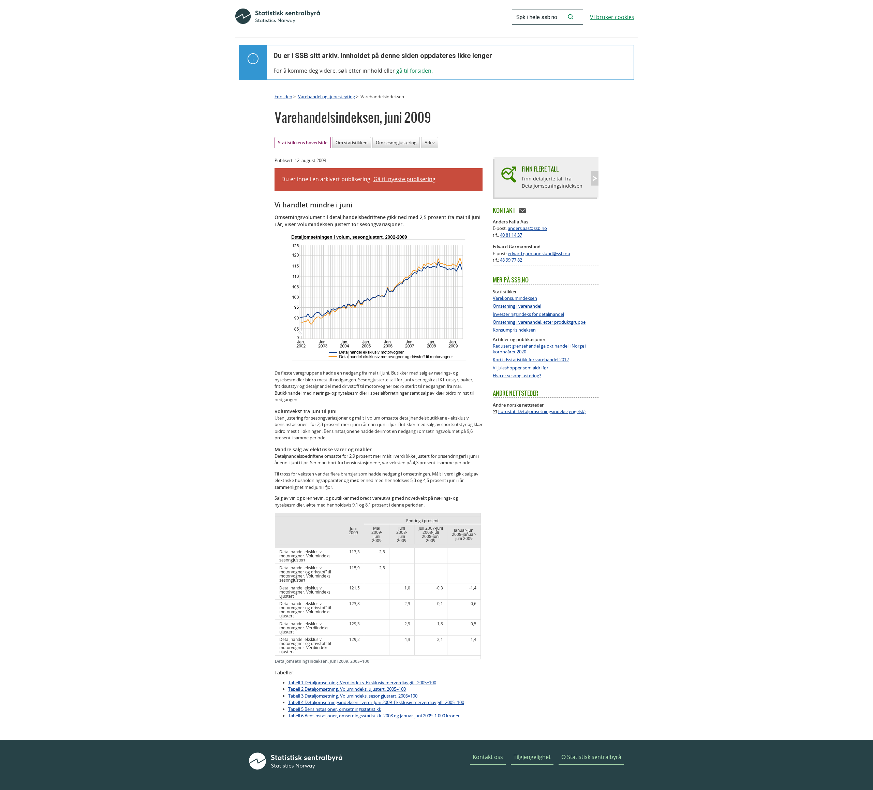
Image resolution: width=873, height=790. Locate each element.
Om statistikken (352, 143)
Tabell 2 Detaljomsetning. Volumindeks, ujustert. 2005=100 (347, 689)
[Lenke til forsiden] (277, 17)
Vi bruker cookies (612, 17)
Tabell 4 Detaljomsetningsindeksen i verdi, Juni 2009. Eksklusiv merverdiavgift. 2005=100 (376, 702)
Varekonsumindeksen (515, 298)
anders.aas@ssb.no (527, 228)
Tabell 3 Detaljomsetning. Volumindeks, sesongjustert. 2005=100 (352, 696)
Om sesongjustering (396, 143)
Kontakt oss (488, 757)
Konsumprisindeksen (514, 330)
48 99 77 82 (511, 260)
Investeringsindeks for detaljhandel (528, 314)
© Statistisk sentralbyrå (591, 757)
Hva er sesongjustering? (517, 376)
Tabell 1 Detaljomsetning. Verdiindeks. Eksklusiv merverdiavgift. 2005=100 (362, 682)
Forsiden (283, 96)
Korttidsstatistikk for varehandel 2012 (531, 360)
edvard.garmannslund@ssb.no (539, 253)
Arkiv (430, 143)
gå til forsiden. (414, 70)
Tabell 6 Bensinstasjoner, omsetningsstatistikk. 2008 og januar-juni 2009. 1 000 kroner (374, 716)
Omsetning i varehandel (517, 306)
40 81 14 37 (511, 235)
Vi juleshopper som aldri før (520, 368)
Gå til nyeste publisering (404, 179)
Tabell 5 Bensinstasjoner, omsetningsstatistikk (334, 709)
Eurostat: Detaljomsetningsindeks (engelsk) (542, 411)
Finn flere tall (540, 169)
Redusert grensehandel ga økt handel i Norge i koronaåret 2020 (539, 349)
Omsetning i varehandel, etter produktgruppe (539, 322)
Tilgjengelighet (532, 757)
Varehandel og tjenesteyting (326, 96)
